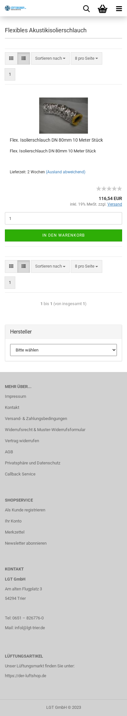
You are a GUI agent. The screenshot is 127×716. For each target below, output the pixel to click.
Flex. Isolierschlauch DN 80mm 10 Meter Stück (56, 140)
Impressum (15, 396)
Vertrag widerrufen (22, 440)
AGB (9, 451)
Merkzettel (14, 532)
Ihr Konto (13, 521)
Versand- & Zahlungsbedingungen (36, 418)
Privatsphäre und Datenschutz (32, 462)
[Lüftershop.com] (13, 8)
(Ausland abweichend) (65, 172)
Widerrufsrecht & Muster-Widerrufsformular (45, 429)
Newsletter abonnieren (26, 543)
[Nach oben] (109, 706)
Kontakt (12, 407)
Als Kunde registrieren (25, 509)
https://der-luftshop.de (25, 675)
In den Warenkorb (63, 235)
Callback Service (20, 474)
